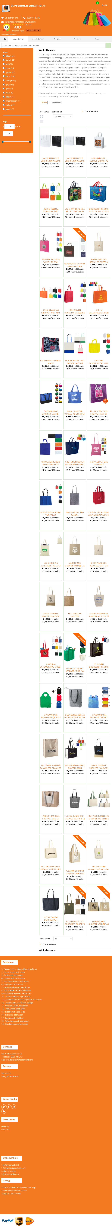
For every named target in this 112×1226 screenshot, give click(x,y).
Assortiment (18, 39)
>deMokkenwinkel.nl (10, 1174)
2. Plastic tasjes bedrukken (13, 972)
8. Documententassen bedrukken (16, 990)
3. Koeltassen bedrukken (12, 975)
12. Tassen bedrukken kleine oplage (17, 1002)
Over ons (5, 1129)
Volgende (93, 111)
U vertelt (5, 1126)
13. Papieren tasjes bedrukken (14, 1005)
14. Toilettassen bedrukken (13, 1008)
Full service (6, 1073)
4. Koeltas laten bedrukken (13, 978)
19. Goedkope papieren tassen (14, 1024)
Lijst (41, 121)
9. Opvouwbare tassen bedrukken (16, 993)
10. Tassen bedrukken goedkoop (15, 996)
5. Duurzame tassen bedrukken (15, 981)
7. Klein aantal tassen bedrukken (15, 987)
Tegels (41, 116)
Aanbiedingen (38, 39)
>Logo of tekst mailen (11, 1193)
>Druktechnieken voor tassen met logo (18, 1187)
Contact (77, 39)
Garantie (57, 39)
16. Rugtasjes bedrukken (12, 1014)
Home (4, 39)
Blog (97, 39)
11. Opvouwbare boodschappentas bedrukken (21, 999)
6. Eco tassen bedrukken (12, 984)
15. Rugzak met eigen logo (13, 1011)
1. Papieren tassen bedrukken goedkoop (19, 969)
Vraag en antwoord (9, 1076)
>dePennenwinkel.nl (10, 1165)
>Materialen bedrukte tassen (14, 1190)
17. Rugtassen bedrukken (12, 1018)
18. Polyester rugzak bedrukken (15, 1021)
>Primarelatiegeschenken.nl (13, 1168)
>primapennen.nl (8, 1171)
